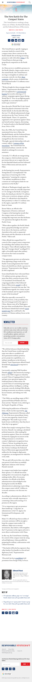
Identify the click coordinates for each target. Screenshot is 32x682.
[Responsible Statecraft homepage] (16, 645)
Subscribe (22, 342)
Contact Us (19, 651)
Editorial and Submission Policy (8, 651)
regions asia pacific (11, 33)
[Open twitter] (6, 669)
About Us (4, 649)
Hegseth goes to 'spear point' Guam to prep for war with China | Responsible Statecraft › (16, 604)
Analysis (11, 30)
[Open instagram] (10, 669)
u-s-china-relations (21, 33)
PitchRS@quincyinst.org (7, 652)
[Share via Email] (23, 40)
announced (14, 364)
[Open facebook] (3, 669)
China (22, 58)
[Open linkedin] (14, 669)
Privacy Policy (11, 649)
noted (18, 285)
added (10, 372)
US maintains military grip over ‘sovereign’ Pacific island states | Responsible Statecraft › (16, 598)
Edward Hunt (16, 35)
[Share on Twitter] (9, 40)
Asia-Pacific (19, 30)
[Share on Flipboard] (19, 40)
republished (19, 558)
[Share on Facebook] (12, 40)
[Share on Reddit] (16, 40)
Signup (24, 664)
